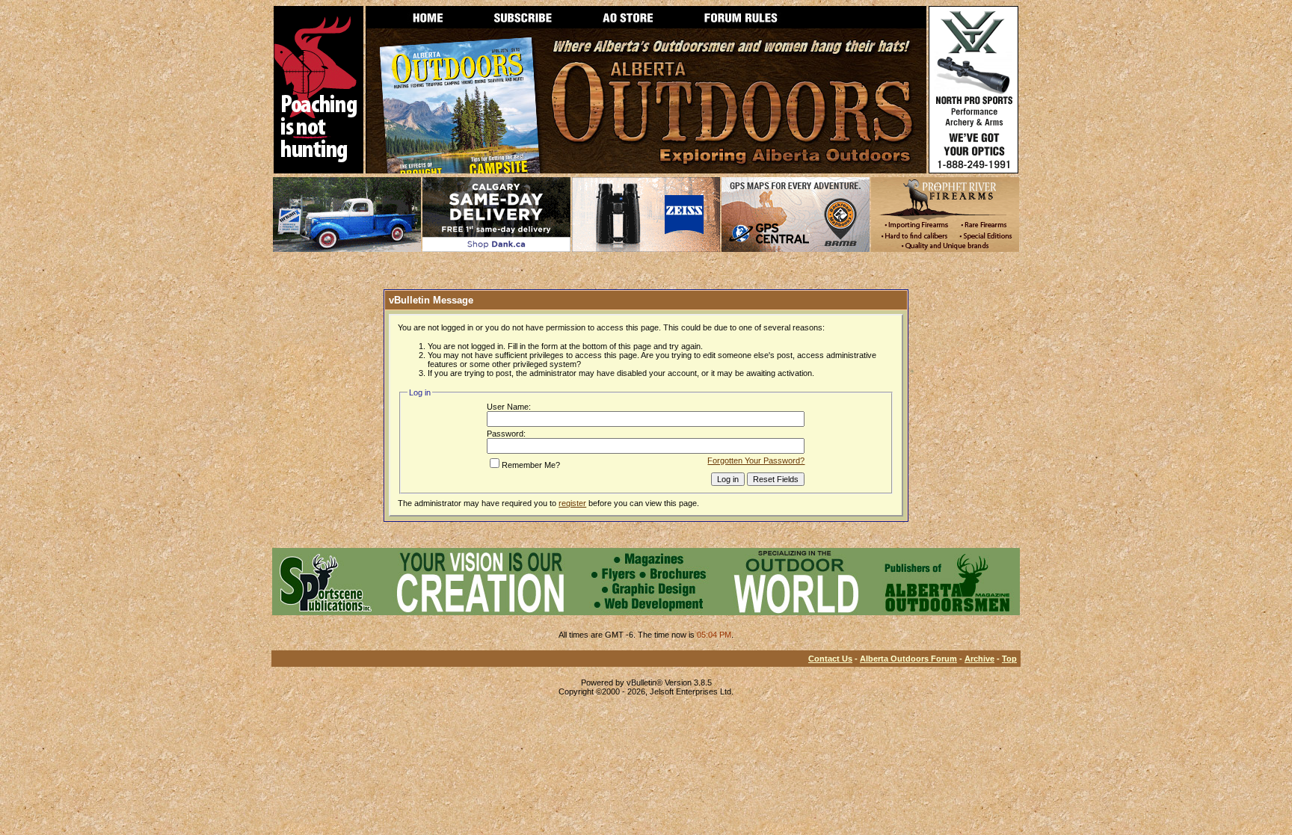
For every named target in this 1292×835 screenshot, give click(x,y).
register (572, 503)
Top (1009, 658)
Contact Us (830, 658)
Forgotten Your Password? (756, 460)
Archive (979, 658)
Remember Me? (531, 464)
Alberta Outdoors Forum (908, 658)
